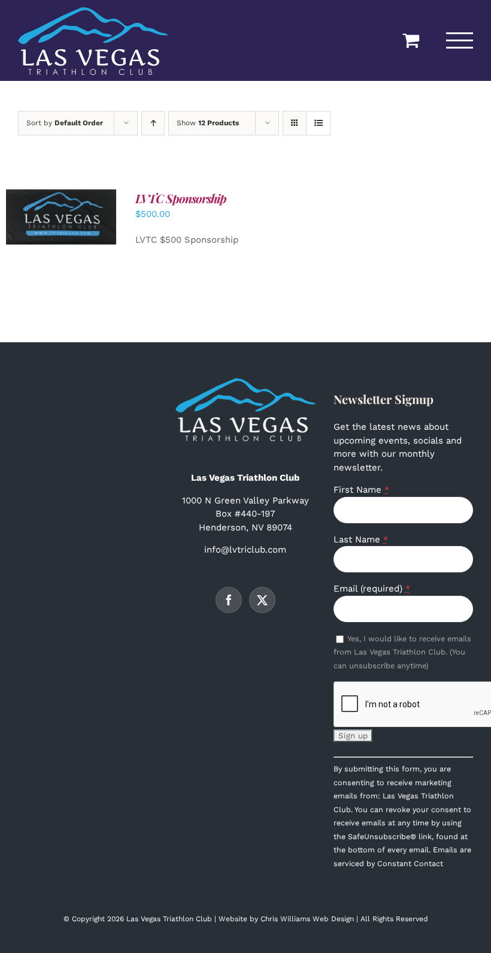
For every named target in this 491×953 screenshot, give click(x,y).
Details (61, 225)
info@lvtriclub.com (245, 549)
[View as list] (318, 123)
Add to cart (52, 213)
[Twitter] (262, 600)
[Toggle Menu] (460, 40)
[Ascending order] (153, 123)
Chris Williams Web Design (307, 919)
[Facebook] (229, 600)
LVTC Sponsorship (180, 198)
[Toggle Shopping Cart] (410, 40)
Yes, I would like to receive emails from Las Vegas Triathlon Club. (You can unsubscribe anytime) (402, 652)
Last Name (361, 539)
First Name (361, 489)
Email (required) (372, 588)
